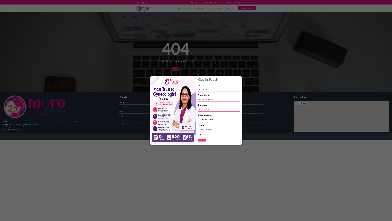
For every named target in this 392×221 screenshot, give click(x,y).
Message (201, 125)
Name (200, 85)
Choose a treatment (205, 115)
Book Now (202, 140)
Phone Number (204, 95)
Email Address (203, 105)
